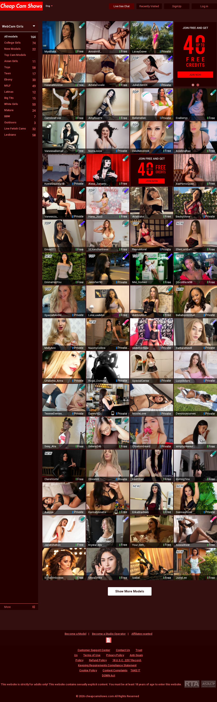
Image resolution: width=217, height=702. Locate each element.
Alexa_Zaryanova (98, 183)
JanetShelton (53, 544)
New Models (20, 48)
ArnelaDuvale (96, 85)
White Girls (20, 104)
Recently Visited (149, 6)
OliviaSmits (95, 577)
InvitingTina (183, 479)
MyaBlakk (50, 51)
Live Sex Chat (122, 6)
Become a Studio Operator (109, 633)
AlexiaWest (183, 544)
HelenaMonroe (54, 85)
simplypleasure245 (186, 446)
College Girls (20, 42)
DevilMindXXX (140, 151)
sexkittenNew (140, 348)
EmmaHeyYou (53, 282)
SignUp (176, 6)
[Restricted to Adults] (192, 684)
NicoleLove (139, 413)
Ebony (20, 79)
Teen (20, 73)
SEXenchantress (98, 249)
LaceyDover (139, 51)
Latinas (20, 91)
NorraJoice (95, 151)
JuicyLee (181, 577)
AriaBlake (138, 216)
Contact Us (123, 650)
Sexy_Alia (50, 446)
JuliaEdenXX (139, 85)
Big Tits (20, 97)
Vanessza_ (51, 216)
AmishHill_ (94, 51)
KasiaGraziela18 (54, 183)
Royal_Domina (97, 380)
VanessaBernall (54, 151)
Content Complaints (115, 670)
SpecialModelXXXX (55, 315)
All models (20, 36)
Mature (20, 110)
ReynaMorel (139, 249)
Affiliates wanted (141, 633)
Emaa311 (50, 249)
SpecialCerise (140, 380)
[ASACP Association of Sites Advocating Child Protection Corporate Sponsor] (208, 684)
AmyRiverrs (95, 118)
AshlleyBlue (139, 315)
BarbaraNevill (184, 348)
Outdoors (20, 122)
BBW (20, 116)
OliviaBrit (93, 479)
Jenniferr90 (95, 282)
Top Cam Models (15, 54)
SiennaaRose (184, 512)
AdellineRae (183, 151)
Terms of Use (91, 655)
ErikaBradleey (140, 512)
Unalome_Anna (54, 380)
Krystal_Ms (95, 544)
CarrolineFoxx (53, 118)
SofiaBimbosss (54, 577)
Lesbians (20, 134)
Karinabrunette (97, 512)
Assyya (49, 512)
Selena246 (94, 446)
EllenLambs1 (184, 249)
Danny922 (94, 413)
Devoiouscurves (186, 413)
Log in (204, 6)
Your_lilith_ (138, 544)
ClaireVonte (51, 479)
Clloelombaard (141, 446)
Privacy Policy (115, 655)
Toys (20, 67)
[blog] (108, 640)
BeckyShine (183, 216)
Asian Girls (20, 61)
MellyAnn (50, 348)
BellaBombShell (185, 315)
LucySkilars (183, 380)
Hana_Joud (95, 216)
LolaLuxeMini (96, 315)
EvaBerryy (182, 118)
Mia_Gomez (139, 282)
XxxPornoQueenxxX (186, 183)
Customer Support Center (94, 650)
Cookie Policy (88, 670)
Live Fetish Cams (20, 128)
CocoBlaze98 (184, 282)
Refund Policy (98, 660)
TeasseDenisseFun (55, 413)
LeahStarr (138, 479)
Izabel (136, 577)
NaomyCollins (96, 348)
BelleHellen (139, 118)
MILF (20, 85)
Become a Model (75, 633)
